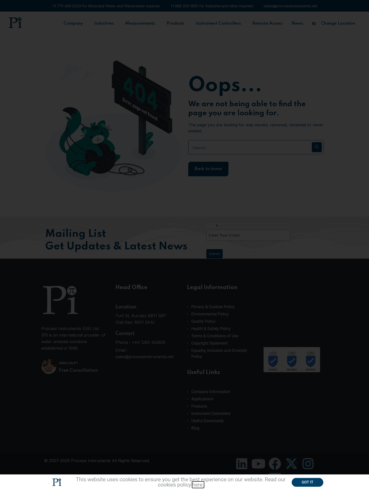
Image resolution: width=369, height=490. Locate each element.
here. (198, 485)
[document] (184, 245)
